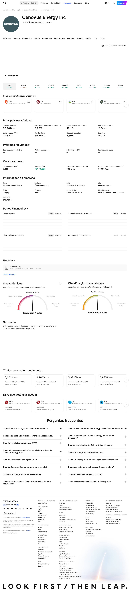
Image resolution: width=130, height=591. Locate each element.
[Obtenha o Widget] (106, 45)
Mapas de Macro (43, 556)
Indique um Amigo (91, 507)
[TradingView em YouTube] (12, 508)
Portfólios (41, 549)
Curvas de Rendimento (45, 552)
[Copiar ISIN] (117, 193)
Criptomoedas (42, 515)
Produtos (44, 3)
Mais (87, 3)
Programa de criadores (93, 509)
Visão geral (62, 515)
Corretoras (78, 3)
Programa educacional (113, 523)
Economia (41, 537)
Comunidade (56, 3)
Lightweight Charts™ (112, 507)
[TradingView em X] (4, 508)
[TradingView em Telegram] (23, 508)
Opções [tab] (88, 38)
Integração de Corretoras (113, 519)
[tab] (51, 213)
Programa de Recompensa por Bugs (70, 576)
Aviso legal (62, 566)
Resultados (41, 539)
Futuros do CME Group (66, 527)
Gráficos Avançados (112, 509)
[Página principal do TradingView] (4, 3)
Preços (61, 505)
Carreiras (62, 546)
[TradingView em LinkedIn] (19, 508)
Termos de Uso (63, 564)
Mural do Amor (90, 505)
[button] (49, 3)
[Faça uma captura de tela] (102, 45)
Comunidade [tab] (47, 38)
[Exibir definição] (17, 125)
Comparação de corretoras (67, 519)
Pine (39, 521)
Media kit (62, 548)
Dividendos (41, 541)
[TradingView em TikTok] (27, 508)
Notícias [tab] (37, 38)
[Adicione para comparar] (28, 102)
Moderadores (90, 513)
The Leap (62, 521)
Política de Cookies (65, 570)
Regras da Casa (90, 511)
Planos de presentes (65, 509)
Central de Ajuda (64, 544)
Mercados (67, 3)
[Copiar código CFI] (11, 200)
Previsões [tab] (70, 38)
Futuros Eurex (63, 529)
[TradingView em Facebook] (8, 508)
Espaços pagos (90, 536)
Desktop (40, 566)
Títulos (40, 513)
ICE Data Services (25, 517)
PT (108, 3)
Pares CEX (41, 517)
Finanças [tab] (17, 38)
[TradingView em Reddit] (31, 508)
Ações (40, 509)
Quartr (28, 530)
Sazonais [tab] (80, 38)
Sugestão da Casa (91, 523)
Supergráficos (42, 503)
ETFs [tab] (95, 38)
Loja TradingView (64, 554)
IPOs (39, 544)
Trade (87, 519)
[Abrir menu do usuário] (114, 3)
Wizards (88, 531)
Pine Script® (42, 558)
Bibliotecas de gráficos (113, 505)
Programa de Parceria (112, 521)
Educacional (89, 521)
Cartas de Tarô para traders (67, 556)
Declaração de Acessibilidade (68, 572)
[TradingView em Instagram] (15, 508)
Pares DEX (41, 519)
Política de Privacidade (66, 568)
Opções (40, 554)
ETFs (39, 511)
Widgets (108, 503)
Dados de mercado (65, 507)
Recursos (62, 503)
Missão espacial (64, 539)
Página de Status (64, 578)
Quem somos (63, 537)
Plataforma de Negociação (114, 511)
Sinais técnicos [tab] (59, 38)
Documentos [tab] (27, 38)
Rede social (89, 503)
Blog (60, 541)
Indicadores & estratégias (93, 529)
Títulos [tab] (102, 38)
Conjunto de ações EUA (66, 531)
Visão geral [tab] (7, 38)
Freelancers (89, 533)
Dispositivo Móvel (43, 564)
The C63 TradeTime (65, 558)
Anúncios (108, 517)
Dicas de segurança (65, 574)
